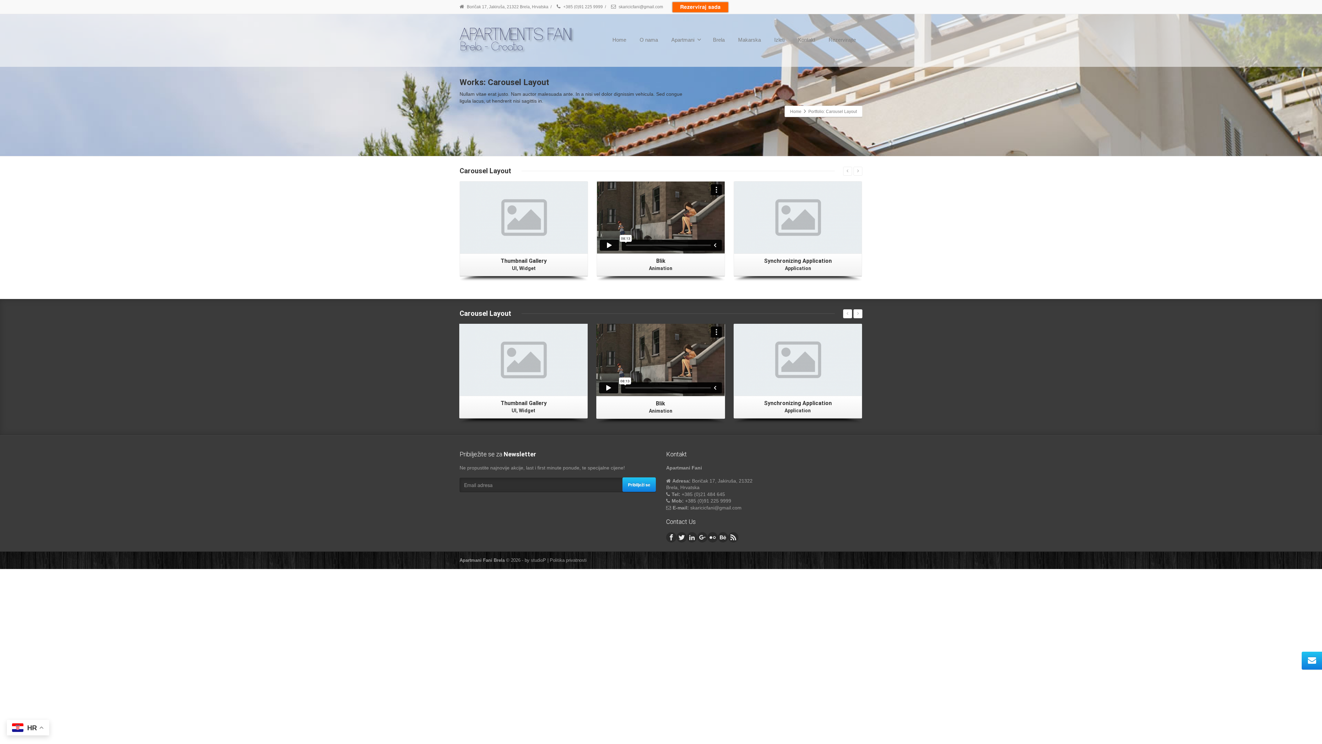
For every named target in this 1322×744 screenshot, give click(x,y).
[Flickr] (712, 537)
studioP (538, 560)
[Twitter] (681, 537)
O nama (649, 40)
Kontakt (806, 40)
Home (619, 40)
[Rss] (733, 537)
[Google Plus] (702, 537)
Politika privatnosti (568, 560)
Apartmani (682, 40)
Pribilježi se (639, 485)
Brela (719, 40)
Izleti (779, 40)
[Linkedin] (692, 537)
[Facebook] (671, 537)
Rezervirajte (842, 40)
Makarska (749, 40)
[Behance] (723, 537)
